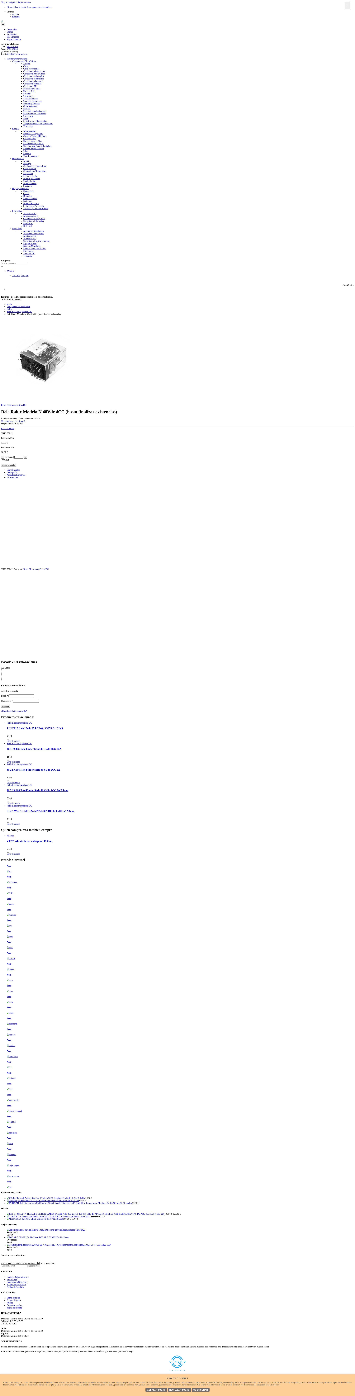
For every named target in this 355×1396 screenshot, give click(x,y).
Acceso (15, 14)
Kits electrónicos (30, 98)
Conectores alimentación (34, 71)
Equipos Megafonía (31, 246)
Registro (16, 17)
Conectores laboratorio (33, 81)
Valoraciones (12, 477)
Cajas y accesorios (31, 69)
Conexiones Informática (33, 221)
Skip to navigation (9, 2)
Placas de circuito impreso (34, 111)
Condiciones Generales (17, 1282)
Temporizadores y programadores (38, 123)
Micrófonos (28, 251)
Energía (15, 128)
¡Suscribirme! (33, 1266)
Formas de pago (14, 1300)
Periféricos (28, 223)
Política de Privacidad (16, 1284)
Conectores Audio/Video (34, 74)
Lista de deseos (7, 428)
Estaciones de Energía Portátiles (37, 146)
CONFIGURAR (200, 1390)
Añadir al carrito (8, 465)
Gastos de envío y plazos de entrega (14, 1306)
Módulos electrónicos (32, 101)
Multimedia (17, 228)
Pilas (25, 151)
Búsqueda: (5, 260)
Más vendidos (13, 37)
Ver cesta (16, 275)
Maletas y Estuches (31, 178)
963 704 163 (12, 46)
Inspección (28, 173)
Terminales (28, 126)
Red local (27, 226)
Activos (26, 64)
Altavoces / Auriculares (33, 233)
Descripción (12, 472)
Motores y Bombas (31, 103)
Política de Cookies (15, 1287)
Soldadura (27, 186)
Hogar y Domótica (20, 188)
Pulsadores (28, 116)
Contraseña (7, 701)
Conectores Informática (33, 79)
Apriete (26, 161)
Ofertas (10, 32)
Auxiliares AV (29, 238)
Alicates (10, 836)
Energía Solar (29, 91)
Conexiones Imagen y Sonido (36, 241)
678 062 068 (12, 49)
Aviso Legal (12, 1279)
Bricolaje (27, 163)
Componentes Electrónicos (24, 61)
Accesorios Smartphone (33, 231)
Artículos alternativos (16, 475)
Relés (25, 118)
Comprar (24, 275)
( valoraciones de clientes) (13, 421)
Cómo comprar (13, 1298)
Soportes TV (29, 253)
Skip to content (24, 2)
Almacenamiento (30, 216)
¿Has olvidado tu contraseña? (14, 711)
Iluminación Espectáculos (34, 248)
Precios (10, 1303)
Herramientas (18, 158)
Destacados (12, 29)
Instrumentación (30, 176)
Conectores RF (29, 86)
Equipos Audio (29, 243)
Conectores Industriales (33, 76)
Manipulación (29, 181)
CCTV (26, 193)
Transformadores (30, 156)
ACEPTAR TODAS (156, 1390)
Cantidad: (8, 457)
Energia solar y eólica (32, 141)
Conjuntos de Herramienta (34, 166)
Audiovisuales (29, 236)
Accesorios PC (29, 213)
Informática (17, 211)
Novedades (12, 34)
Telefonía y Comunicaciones (35, 208)
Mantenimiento (29, 183)
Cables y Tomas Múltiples (34, 136)
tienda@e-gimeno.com (17, 54)
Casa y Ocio (28, 191)
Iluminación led (30, 198)
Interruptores (28, 96)
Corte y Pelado (29, 168)
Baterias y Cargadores (33, 133)
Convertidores (29, 138)
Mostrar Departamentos (17, 59)
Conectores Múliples (32, 84)
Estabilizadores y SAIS (33, 143)
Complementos (13, 470)
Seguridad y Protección (33, 206)
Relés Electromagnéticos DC (13, 405)
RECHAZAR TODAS (179, 1390)
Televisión (27, 256)
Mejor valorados (14, 39)
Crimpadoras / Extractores (34, 171)
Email (4, 696)
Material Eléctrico (31, 203)
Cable (25, 66)
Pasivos (26, 108)
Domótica (27, 196)
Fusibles (27, 93)
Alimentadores (29, 131)
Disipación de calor (31, 89)
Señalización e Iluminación (35, 121)
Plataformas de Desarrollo (34, 113)
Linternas (27, 201)
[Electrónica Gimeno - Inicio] (2, 22)
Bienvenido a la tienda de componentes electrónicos (29, 7)
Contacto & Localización (18, 1277)
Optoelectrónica (30, 106)
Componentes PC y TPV (34, 218)
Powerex (27, 153)
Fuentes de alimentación (33, 148)
